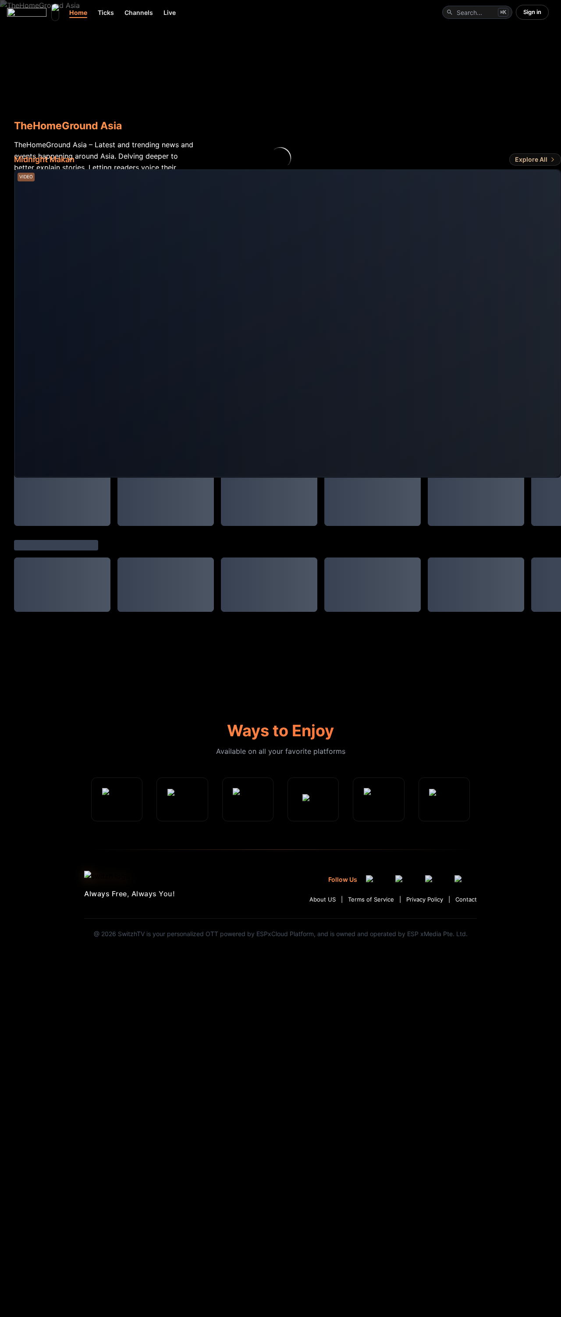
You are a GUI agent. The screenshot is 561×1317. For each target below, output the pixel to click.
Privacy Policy (424, 898)
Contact (466, 898)
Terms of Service (371, 898)
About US (322, 898)
